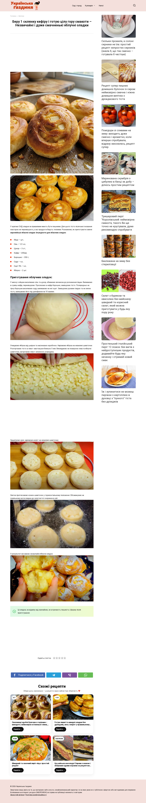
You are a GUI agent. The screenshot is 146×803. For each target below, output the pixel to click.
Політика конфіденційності (36, 795)
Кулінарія (89, 6)
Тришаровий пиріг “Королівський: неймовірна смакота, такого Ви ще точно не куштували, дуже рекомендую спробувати (118, 223)
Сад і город (77, 6)
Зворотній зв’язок (17, 795)
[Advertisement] (52, 53)
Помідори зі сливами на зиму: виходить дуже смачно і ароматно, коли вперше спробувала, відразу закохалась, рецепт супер (118, 138)
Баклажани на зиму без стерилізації (116, 262)
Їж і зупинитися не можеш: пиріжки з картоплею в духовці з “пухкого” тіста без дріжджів (118, 396)
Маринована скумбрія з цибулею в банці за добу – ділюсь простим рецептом (118, 181)
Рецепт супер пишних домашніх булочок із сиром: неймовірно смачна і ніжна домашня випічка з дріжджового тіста (119, 92)
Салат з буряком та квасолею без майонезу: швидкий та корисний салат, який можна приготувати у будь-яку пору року (116, 304)
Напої (101, 6)
